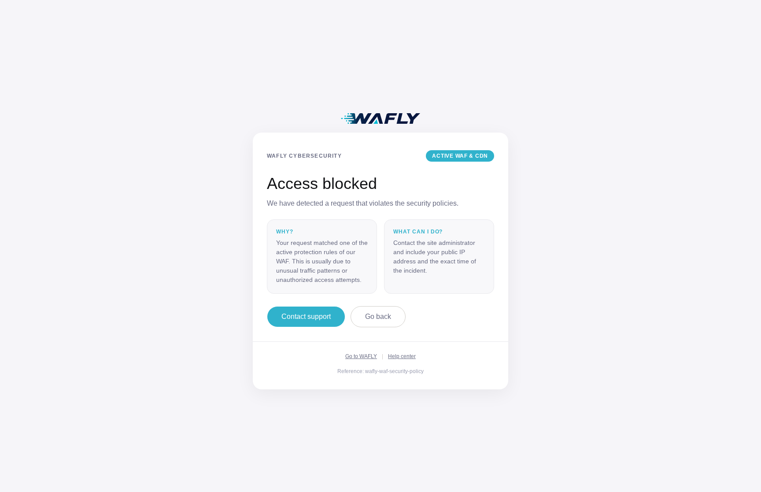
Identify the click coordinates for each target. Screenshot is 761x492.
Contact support (306, 316)
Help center (402, 356)
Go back (378, 316)
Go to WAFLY (361, 356)
